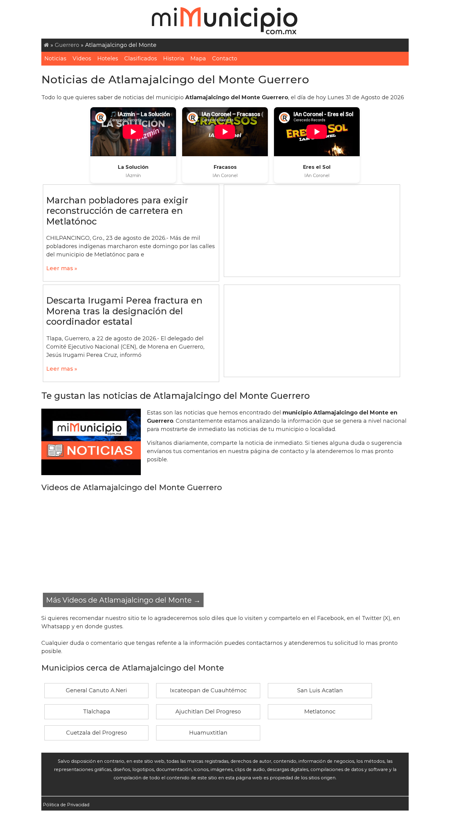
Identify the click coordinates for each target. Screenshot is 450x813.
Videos (82, 58)
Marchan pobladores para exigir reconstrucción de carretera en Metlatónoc (117, 211)
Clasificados (140, 58)
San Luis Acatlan (320, 690)
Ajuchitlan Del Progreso (208, 711)
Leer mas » (61, 268)
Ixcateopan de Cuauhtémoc (208, 690)
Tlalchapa (96, 711)
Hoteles (107, 58)
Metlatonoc (320, 711)
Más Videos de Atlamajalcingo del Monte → (123, 600)
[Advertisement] (312, 231)
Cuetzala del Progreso (96, 732)
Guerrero (67, 45)
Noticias (55, 58)
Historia (173, 58)
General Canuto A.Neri (96, 690)
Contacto (224, 58)
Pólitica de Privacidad (66, 804)
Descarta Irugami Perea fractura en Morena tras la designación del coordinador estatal (124, 311)
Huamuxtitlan (208, 732)
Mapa (198, 58)
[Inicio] (46, 45)
